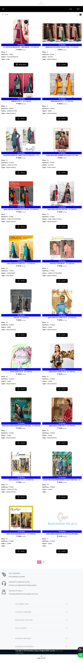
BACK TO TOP (41, 658)
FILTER (6, 15)
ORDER (63, 65)
